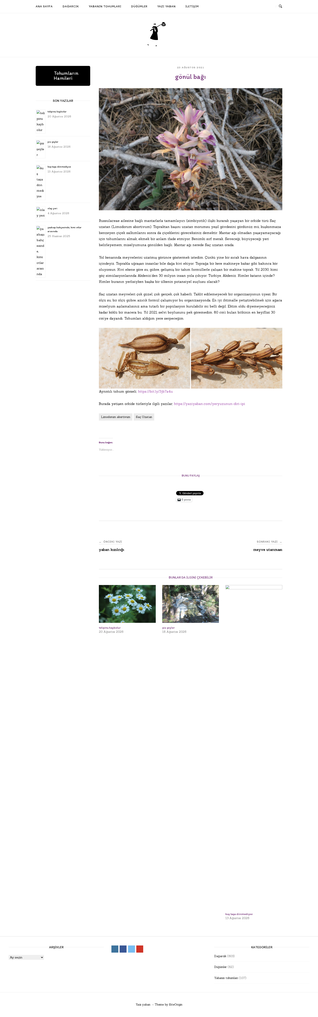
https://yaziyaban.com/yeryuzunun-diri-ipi (209, 404)
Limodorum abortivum (115, 417)
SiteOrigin (175, 1004)
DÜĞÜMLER (139, 6)
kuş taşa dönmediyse (59, 166)
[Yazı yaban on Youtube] (270, 6)
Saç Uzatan (144, 417)
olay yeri (52, 208)
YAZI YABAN (166, 6)
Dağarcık (220, 956)
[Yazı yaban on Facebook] (254, 6)
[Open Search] (280, 6)
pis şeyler (53, 141)
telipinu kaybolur (57, 111)
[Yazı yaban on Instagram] (246, 6)
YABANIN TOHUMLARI (105, 6)
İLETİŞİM (192, 6)
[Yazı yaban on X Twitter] (262, 6)
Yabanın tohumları (226, 978)
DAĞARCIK (71, 6)
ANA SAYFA (44, 6)
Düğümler (220, 967)
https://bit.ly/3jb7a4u (155, 391)
